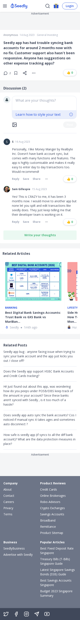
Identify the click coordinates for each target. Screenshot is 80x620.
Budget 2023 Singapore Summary (56, 593)
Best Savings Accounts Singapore (55, 582)
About (7, 489)
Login (70, 6)
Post (70, 125)
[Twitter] (6, 614)
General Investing (47, 35)
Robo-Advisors (50, 502)
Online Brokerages (53, 496)
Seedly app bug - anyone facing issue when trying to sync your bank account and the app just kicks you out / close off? (39, 356)
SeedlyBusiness (14, 548)
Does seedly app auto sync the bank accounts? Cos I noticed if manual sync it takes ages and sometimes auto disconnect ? (39, 419)
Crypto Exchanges (52, 508)
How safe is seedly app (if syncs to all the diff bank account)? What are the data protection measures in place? (39, 439)
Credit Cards (48, 489)
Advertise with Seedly (18, 555)
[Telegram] (36, 614)
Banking (11, 307)
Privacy (8, 508)
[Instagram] (26, 614)
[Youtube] (46, 614)
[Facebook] (16, 614)
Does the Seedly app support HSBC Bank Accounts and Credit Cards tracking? (38, 373)
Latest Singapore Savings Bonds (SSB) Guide (57, 572)
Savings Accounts (52, 514)
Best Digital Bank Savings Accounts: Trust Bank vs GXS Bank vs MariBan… (33, 317)
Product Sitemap (51, 533)
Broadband (47, 520)
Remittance (48, 527)
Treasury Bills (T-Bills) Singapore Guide (55, 561)
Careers (8, 502)
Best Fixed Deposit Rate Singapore (57, 550)
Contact (8, 496)
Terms (7, 514)
